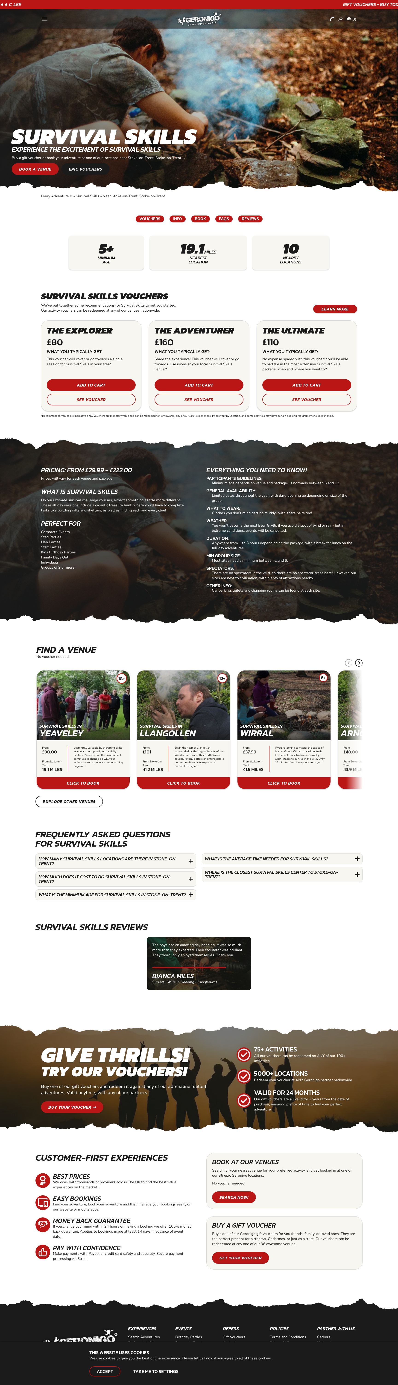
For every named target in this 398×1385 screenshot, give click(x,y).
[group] (83, 729)
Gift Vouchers (234, 1337)
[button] (359, 663)
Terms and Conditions (288, 1337)
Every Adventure (56, 196)
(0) (353, 19)
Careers (323, 1337)
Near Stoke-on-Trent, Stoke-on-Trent (134, 196)
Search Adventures (144, 1337)
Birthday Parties (188, 1337)
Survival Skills (87, 196)
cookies (264, 1358)
